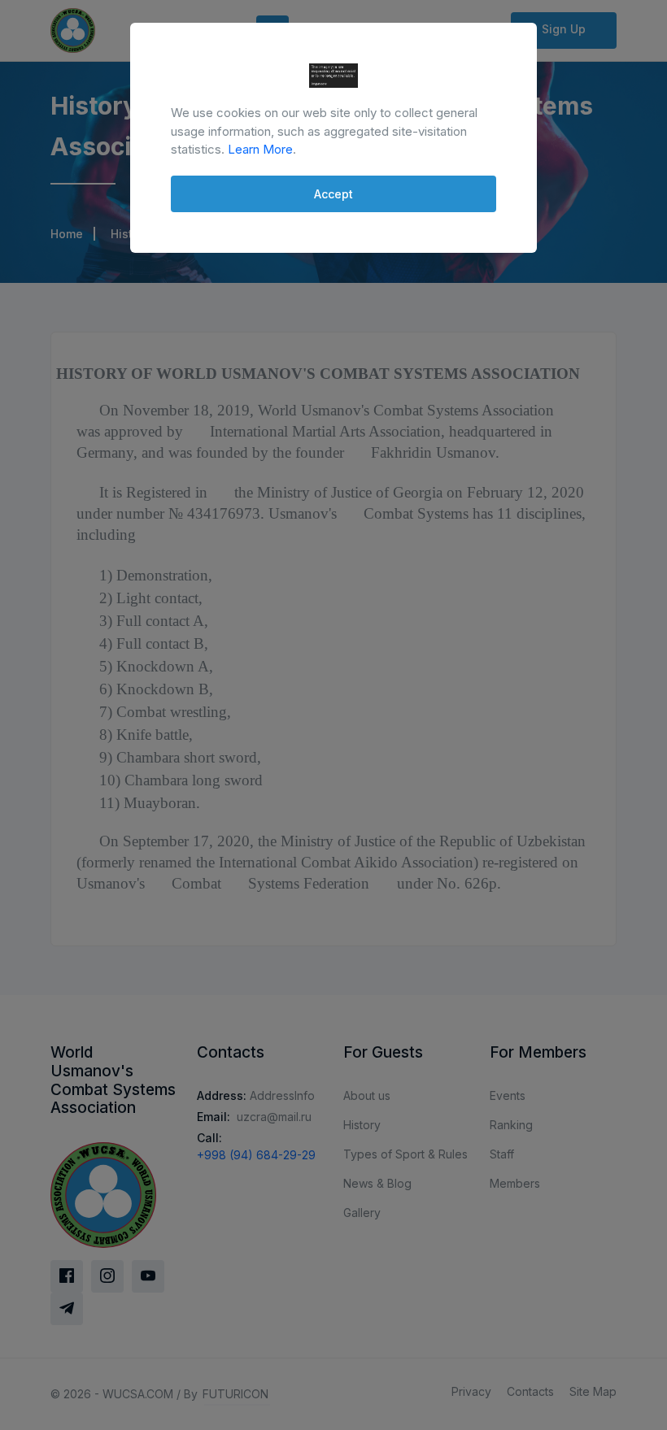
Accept (333, 194)
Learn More (260, 149)
